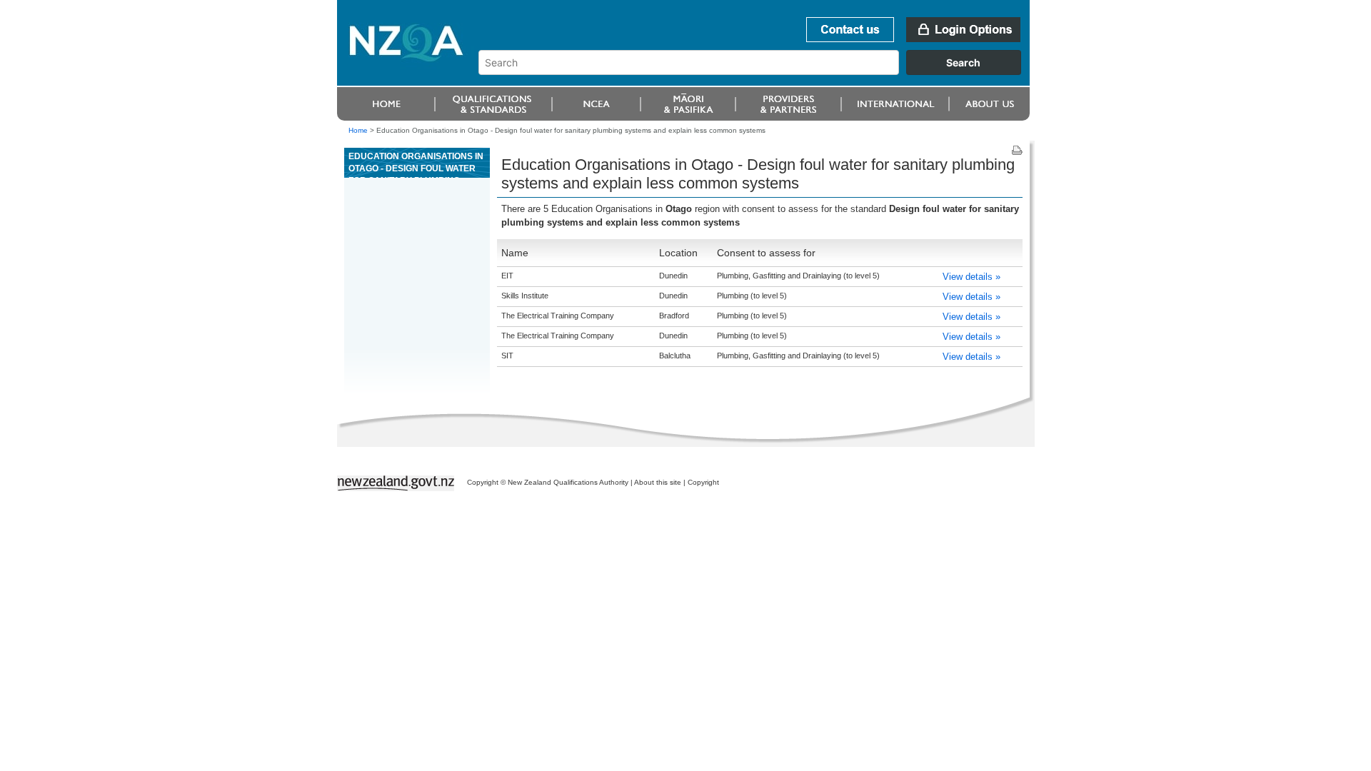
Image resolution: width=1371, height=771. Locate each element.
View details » (971, 276)
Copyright (703, 482)
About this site (657, 482)
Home (358, 130)
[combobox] (757, 71)
